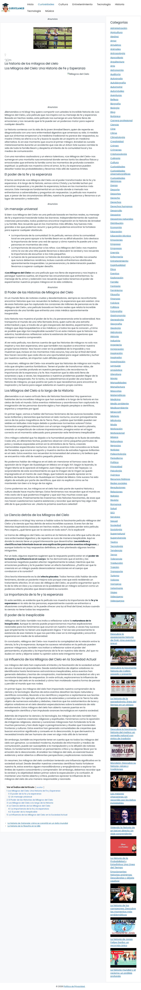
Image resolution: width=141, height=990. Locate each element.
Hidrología (116, 332)
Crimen (114, 145)
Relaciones (116, 491)
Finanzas (115, 298)
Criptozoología (118, 154)
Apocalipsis (116, 57)
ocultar (40, 787)
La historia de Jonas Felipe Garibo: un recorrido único (121, 942)
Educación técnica (120, 235)
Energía (114, 252)
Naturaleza (116, 441)
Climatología (117, 137)
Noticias (114, 449)
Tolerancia (116, 558)
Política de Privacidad (74, 986)
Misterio (114, 416)
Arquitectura (117, 61)
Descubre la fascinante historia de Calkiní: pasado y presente (123, 671)
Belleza (114, 99)
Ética (113, 269)
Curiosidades (46, 4)
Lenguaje (115, 365)
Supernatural (117, 533)
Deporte (115, 189)
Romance (115, 504)
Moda (113, 424)
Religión (114, 495)
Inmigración (117, 349)
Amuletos (115, 44)
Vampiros (115, 584)
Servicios (115, 516)
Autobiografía (118, 82)
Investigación (117, 361)
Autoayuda (116, 78)
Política (114, 462)
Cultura (63, 4)
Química (115, 474)
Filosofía (115, 294)
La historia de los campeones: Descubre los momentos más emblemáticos (123, 910)
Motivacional (117, 432)
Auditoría (115, 74)
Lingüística (116, 370)
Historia (119, 4)
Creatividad (117, 141)
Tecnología (104, 4)
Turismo (114, 575)
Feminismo (116, 290)
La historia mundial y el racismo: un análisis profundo (123, 973)
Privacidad (116, 466)
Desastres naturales (121, 219)
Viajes (113, 592)
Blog (112, 112)
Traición (114, 567)
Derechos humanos (121, 206)
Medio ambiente (119, 403)
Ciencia (114, 124)
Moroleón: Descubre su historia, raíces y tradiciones (123, 766)
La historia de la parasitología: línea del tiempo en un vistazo (123, 701)
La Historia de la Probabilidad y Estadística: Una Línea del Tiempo (122, 863)
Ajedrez (114, 36)
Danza (114, 185)
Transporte (116, 571)
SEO (112, 512)
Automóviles (117, 91)
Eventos (114, 273)
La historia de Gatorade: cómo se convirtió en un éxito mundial (38, 823)
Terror (113, 554)
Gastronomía (117, 315)
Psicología (116, 470)
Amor (113, 40)
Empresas (116, 248)
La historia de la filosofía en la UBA (24, 826)
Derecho (115, 198)
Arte (112, 65)
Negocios (115, 445)
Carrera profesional (121, 120)
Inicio (30, 4)
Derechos (115, 202)
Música (49, 11)
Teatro (114, 542)
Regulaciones (117, 487)
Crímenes (116, 149)
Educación (116, 231)
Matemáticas (117, 395)
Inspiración (116, 353)
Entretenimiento (82, 4)
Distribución (116, 223)
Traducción (116, 563)
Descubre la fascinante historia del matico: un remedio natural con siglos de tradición (123, 734)
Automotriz (116, 86)
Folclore (114, 302)
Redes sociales (118, 483)
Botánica (115, 116)
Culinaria (115, 158)
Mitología (115, 420)
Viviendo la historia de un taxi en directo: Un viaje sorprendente (122, 830)
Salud (113, 508)
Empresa (115, 244)
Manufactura (117, 386)
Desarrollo (116, 210)
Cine (112, 128)
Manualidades (118, 382)
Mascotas (116, 391)
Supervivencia (118, 537)
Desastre (115, 214)
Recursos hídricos (120, 479)
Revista (114, 500)
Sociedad (115, 525)
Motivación (116, 428)
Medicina (115, 399)
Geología (115, 328)
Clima (113, 133)
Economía (116, 227)
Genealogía (117, 319)
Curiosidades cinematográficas (120, 172)
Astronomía (117, 70)
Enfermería (116, 256)
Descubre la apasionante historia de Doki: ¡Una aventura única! (122, 638)
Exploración (116, 277)
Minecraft (115, 412)
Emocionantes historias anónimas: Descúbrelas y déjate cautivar (122, 876)
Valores (114, 579)
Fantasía (115, 286)
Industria (115, 340)
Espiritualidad (117, 265)
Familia (114, 281)
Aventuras (116, 95)
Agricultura (116, 32)
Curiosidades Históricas (117, 180)
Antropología (117, 53)
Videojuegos (117, 600)
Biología (114, 107)
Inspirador (116, 357)
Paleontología (118, 453)
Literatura (115, 374)
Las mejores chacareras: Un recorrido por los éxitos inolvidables (123, 798)
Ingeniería (116, 344)
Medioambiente (119, 407)
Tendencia (116, 550)
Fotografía (116, 311)
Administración (118, 28)
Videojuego (116, 596)
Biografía (115, 103)
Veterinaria (116, 588)
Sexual (114, 521)
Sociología (116, 529)
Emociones (116, 239)
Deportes (115, 193)
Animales (115, 49)
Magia (113, 378)
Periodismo (116, 458)
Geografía (116, 323)
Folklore (114, 307)
